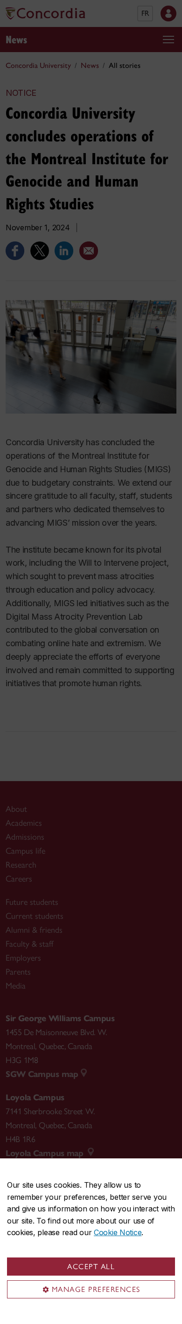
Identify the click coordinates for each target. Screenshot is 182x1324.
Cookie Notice (117, 1232)
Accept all (91, 1266)
